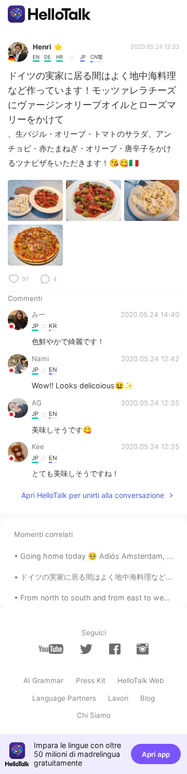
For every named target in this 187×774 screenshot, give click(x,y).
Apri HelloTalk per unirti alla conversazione (92, 495)
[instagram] (142, 649)
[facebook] (115, 649)
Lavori (118, 698)
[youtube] (50, 649)
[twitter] (86, 649)
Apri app (156, 754)
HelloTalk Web (140, 680)
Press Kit (90, 680)
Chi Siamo (94, 715)
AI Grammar (43, 680)
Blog (147, 698)
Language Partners (64, 698)
